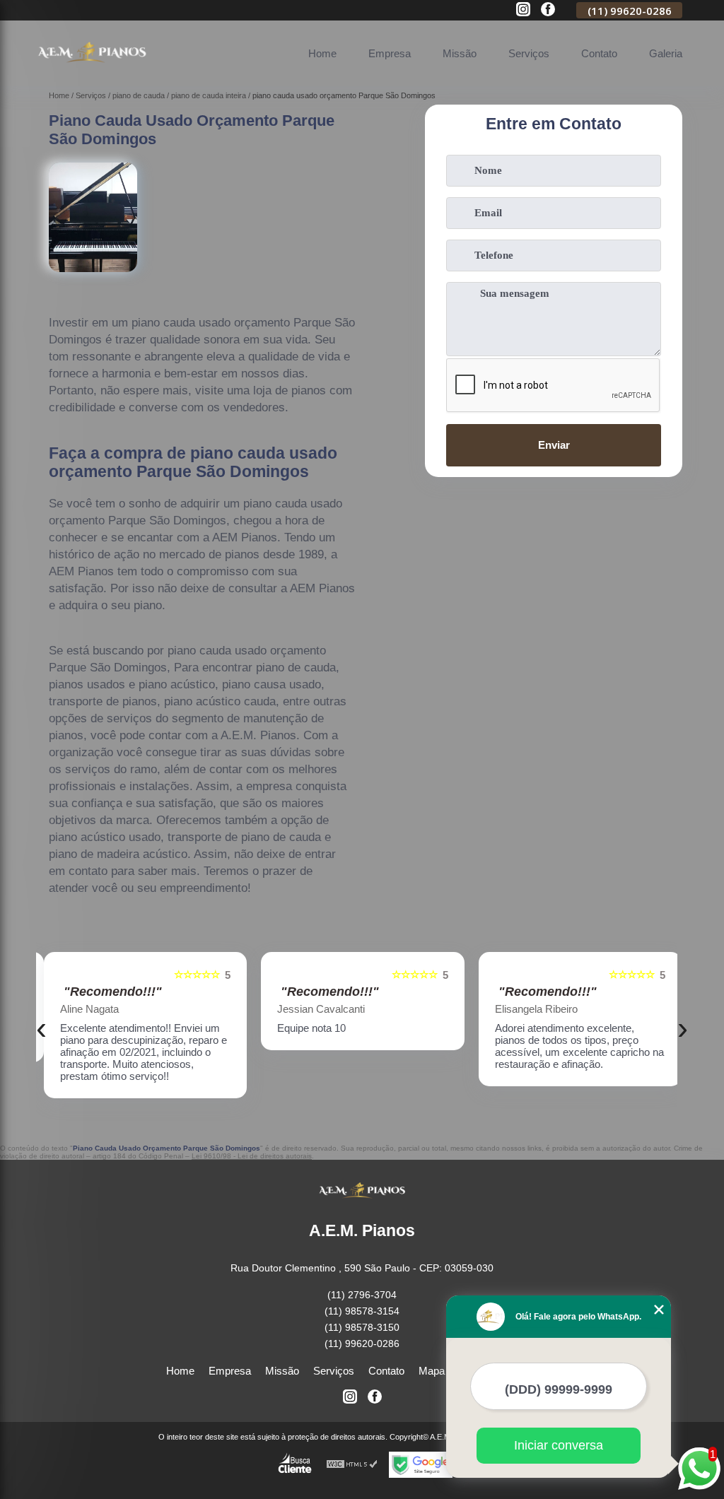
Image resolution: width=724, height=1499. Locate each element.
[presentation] (41, 1028)
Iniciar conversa (558, 1445)
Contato (599, 53)
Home (322, 53)
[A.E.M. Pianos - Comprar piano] (92, 70)
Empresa (389, 53)
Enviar (554, 445)
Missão (460, 53)
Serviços (528, 53)
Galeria (665, 53)
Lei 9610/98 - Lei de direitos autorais (252, 1156)
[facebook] (548, 10)
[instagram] (523, 10)
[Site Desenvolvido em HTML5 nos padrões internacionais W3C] (352, 1464)
